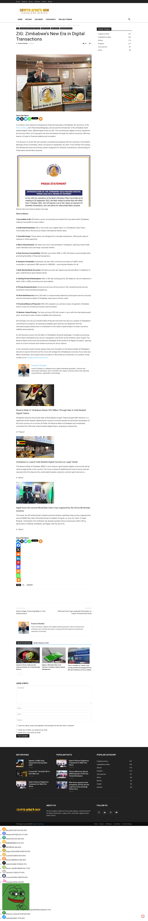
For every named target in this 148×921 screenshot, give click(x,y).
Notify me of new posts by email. (29, 732)
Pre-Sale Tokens (65, 19)
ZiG (23, 25)
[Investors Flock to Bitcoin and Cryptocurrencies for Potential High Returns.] (28, 655)
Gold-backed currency (66, 28)
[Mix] (18, 571)
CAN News (39, 19)
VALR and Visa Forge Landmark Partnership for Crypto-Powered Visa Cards (75, 612)
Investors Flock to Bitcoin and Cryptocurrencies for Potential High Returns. (28, 667)
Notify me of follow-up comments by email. (33, 730)
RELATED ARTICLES (24, 643)
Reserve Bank (21, 128)
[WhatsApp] (33, 48)
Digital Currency (45, 28)
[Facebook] (18, 48)
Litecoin (44, 1)
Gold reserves (55, 28)
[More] (40, 119)
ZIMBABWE (30, 585)
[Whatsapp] (29, 119)
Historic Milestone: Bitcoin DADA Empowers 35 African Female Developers (78, 774)
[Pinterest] (28, 48)
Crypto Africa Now (37, 824)
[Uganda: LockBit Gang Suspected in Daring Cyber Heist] (19, 763)
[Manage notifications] (143, 916)
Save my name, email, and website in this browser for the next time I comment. (46, 725)
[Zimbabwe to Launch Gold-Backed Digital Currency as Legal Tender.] (54, 447)
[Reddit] (18, 554)
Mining (50, 1)
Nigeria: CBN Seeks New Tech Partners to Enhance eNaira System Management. (53, 667)
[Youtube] (116, 812)
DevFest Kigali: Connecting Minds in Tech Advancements (30, 612)
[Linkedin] (18, 119)
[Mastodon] (18, 567)
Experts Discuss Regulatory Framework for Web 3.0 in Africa (38, 784)
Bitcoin (18, 1)
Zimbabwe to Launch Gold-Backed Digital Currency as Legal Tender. (47, 462)
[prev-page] (17, 674)
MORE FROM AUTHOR (41, 643)
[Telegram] (26, 119)
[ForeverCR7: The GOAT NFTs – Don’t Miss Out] (21, 773)
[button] (129, 20)
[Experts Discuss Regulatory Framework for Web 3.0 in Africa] (21, 784)
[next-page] (21, 674)
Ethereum (24, 1)
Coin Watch (51, 19)
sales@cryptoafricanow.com (37, 358)
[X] (23, 48)
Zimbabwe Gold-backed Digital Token (37, 25)
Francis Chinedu (23, 43)
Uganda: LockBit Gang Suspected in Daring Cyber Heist (38, 763)
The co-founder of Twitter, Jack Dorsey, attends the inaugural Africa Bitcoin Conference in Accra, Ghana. (79, 668)
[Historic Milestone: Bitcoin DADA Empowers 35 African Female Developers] (61, 774)
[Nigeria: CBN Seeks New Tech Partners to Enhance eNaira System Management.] (54, 655)
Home (20, 19)
